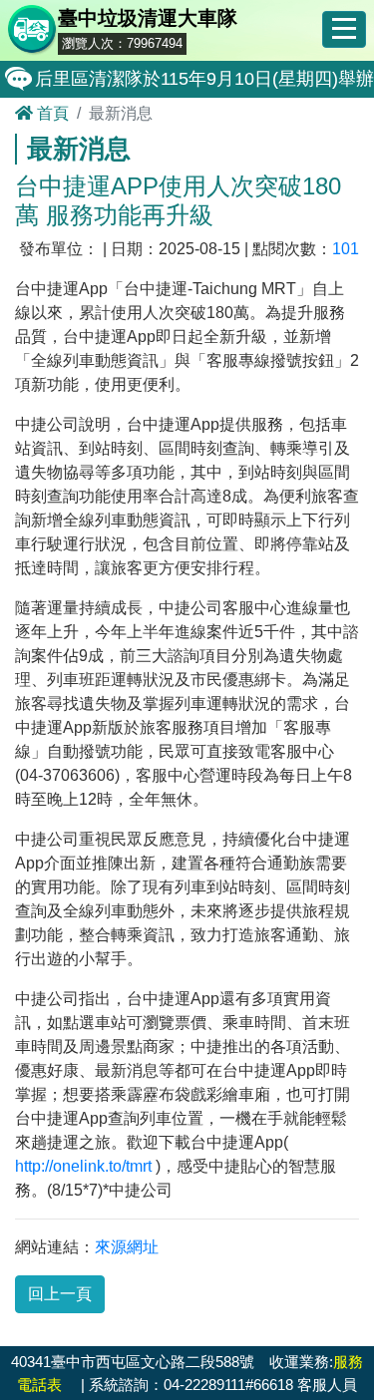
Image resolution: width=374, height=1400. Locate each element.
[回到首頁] (33, 33)
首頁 (51, 113)
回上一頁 (60, 1293)
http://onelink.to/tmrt (83, 1166)
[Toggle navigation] (344, 30)
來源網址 (127, 1246)
